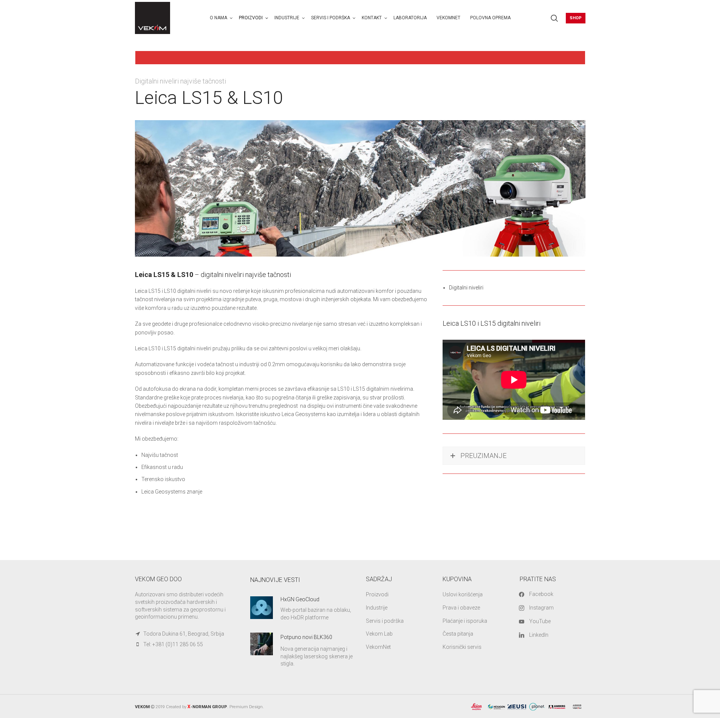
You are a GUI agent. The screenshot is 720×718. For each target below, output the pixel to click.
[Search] (554, 18)
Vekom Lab (379, 634)
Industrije (376, 608)
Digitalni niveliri (466, 288)
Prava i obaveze (461, 608)
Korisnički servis (462, 647)
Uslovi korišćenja (463, 594)
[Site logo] (152, 17)
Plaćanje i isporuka (465, 621)
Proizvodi (377, 594)
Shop (576, 17)
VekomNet (378, 647)
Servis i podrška (385, 621)
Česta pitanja (458, 634)
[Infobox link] (302, 608)
